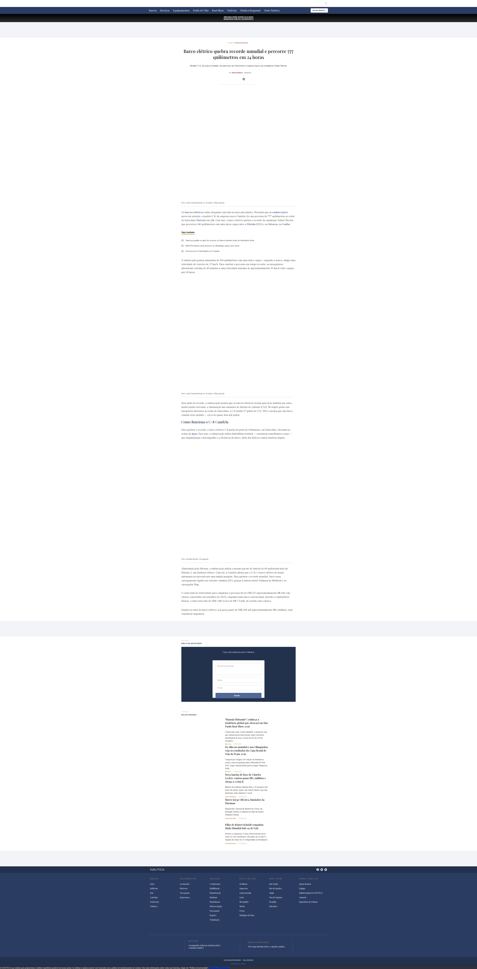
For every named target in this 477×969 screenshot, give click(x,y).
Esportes (243, 888)
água (194, 433)
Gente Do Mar (230, 818)
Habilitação (215, 888)
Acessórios (184, 884)
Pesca (242, 911)
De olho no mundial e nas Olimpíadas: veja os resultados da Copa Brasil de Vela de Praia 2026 (246, 750)
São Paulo (273, 884)
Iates (152, 884)
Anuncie (302, 897)
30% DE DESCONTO (246, 19)
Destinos (243, 884)
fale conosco (248, 960)
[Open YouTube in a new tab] (244, 79)
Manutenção (215, 893)
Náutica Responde (250, 10)
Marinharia (215, 902)
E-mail (219, 688)
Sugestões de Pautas (308, 902)
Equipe (302, 888)
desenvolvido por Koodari (238, 964)
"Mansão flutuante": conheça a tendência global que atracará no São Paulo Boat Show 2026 (246, 723)
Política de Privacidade (220, 968)
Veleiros (153, 906)
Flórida (251, 224)
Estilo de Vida (201, 10)
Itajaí (271, 893)
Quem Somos (305, 884)
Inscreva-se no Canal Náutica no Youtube (202, 251)
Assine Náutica (319, 10)
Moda (242, 906)
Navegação (185, 893)
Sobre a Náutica (308, 879)
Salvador (273, 906)
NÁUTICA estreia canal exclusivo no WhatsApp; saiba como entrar (212, 246)
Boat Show (218, 10)
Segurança (185, 897)
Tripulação (214, 920)
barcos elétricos (194, 212)
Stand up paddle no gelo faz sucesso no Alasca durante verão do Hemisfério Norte (220, 240)
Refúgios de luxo (246, 915)
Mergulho (244, 902)
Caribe (286, 224)
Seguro (213, 915)
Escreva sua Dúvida (225, 666)
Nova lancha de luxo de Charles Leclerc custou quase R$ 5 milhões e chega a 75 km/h (245, 778)
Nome (219, 680)
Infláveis (154, 888)
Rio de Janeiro (275, 888)
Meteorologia (216, 906)
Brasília (272, 902)
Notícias (232, 10)
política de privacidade (232, 960)
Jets (151, 893)
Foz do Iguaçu (275, 897)
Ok (210, 968)
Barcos (153, 10)
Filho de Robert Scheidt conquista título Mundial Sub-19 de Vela (244, 826)
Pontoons (154, 902)
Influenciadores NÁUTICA (311, 893)
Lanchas (154, 897)
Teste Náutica (272, 10)
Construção (215, 884)
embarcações (280, 212)
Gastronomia (245, 893)
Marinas (213, 897)
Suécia (201, 220)
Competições (230, 843)
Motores (183, 888)
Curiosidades (241, 43)
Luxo (241, 897)
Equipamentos (181, 10)
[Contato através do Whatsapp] (315, 870)
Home (230, 43)
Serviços (165, 10)
